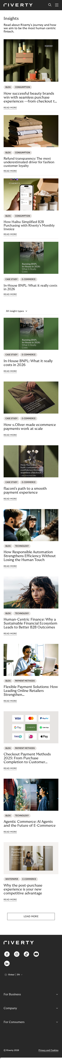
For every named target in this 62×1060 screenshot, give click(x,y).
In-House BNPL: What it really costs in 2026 (30, 287)
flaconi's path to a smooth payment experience (25, 490)
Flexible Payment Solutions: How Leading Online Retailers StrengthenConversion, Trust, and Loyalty (31, 691)
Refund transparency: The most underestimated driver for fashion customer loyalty (29, 162)
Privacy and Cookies (48, 1050)
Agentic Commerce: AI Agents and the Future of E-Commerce (30, 823)
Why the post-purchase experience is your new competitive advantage (23, 889)
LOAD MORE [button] (31, 916)
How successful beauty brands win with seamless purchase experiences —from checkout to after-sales (30, 97)
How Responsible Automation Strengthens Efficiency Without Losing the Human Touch (30, 556)
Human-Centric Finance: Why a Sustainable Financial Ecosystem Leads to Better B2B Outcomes (30, 623)
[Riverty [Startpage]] (18, 5)
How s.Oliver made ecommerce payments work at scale (30, 427)
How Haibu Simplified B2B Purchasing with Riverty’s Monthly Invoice (29, 225)
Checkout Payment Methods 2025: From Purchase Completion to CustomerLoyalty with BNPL (27, 758)
